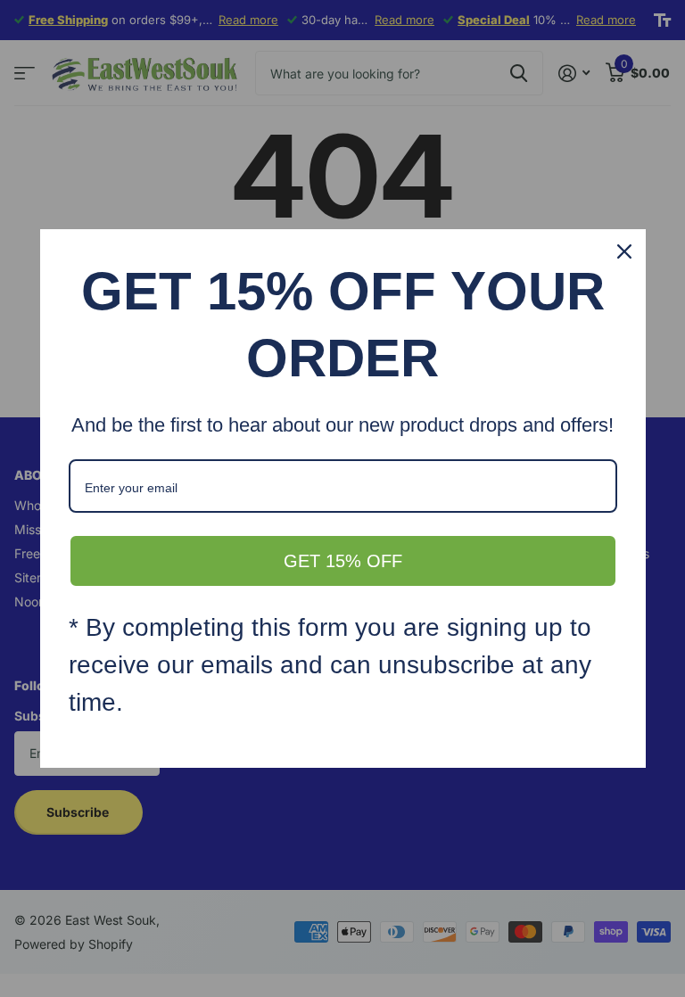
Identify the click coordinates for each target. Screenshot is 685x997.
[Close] (624, 251)
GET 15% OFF (343, 561)
